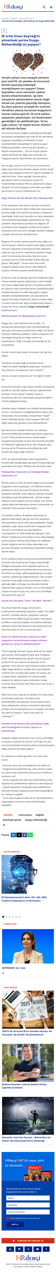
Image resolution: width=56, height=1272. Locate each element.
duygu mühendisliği (36, 819)
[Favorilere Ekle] (4, 31)
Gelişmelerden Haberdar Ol (30, 1240)
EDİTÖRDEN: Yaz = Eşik (13, 968)
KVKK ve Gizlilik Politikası (33, 1266)
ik (4, 824)
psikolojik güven (12, 819)
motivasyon (25, 814)
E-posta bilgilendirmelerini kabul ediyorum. (25, 1218)
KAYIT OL (15, 1224)
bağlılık (40, 814)
